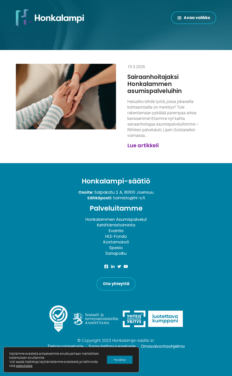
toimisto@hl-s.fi (129, 198)
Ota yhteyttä (116, 283)
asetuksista (24, 366)
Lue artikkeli (143, 145)
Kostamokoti (116, 242)
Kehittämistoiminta (116, 225)
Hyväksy (120, 360)
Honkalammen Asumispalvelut (116, 219)
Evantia (116, 230)
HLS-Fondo (116, 236)
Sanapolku (116, 253)
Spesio (116, 247)
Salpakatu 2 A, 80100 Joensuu (124, 192)
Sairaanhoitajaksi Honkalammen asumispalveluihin (154, 84)
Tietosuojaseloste (65, 346)
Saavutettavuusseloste (112, 346)
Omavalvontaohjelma (163, 346)
